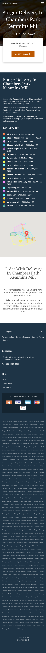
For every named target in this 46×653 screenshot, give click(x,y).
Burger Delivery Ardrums (30, 587)
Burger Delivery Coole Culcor (24, 568)
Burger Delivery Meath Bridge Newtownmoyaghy (28, 437)
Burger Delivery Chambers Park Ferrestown (25, 456)
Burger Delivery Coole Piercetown (13, 565)
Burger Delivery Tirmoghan (30, 511)
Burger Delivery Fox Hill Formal (18, 606)
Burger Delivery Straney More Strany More (17, 610)
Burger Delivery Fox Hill (37, 606)
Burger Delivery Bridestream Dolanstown (16, 472)
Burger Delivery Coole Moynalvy (26, 571)
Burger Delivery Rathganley (33, 562)
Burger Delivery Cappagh (10, 546)
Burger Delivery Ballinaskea (17, 491)
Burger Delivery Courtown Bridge (34, 466)
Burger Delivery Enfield (36, 542)
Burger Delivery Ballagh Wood (11, 626)
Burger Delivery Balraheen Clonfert (27, 479)
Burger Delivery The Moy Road (23, 603)
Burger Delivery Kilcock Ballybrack (13, 431)
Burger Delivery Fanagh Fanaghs (23, 527)
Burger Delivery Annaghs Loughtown (27, 619)
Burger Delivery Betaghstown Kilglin (20, 530)
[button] (42, 3)
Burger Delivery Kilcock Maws (33, 427)
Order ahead (7, 383)
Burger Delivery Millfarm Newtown (31, 546)
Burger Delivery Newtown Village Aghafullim (24, 520)
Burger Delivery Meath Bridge (11, 440)
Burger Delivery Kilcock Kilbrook (26, 434)
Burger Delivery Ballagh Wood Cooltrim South (28, 622)
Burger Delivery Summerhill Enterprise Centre (25, 616)
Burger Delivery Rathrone (25, 594)
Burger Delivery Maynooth (25, 558)
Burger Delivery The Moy (25, 590)
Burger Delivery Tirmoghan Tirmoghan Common (24, 507)
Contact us (7, 387)
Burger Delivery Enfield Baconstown (31, 539)
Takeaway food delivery (15, 629)
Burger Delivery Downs (35, 469)
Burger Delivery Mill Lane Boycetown (24, 475)
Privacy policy (8, 337)
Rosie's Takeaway (9, 3)
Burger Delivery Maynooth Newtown (13, 552)
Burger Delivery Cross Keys (29, 485)
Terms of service (23, 337)
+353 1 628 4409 (12, 364)
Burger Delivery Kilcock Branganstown (14, 421)
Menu (4, 379)
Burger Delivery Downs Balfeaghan (14, 469)
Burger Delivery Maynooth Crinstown (31, 549)
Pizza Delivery (27, 626)
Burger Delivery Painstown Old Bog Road (16, 501)
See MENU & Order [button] (23, 54)
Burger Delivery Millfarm (10, 549)
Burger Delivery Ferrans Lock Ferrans (27, 578)
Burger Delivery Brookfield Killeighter (21, 504)
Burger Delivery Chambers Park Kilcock (25, 443)
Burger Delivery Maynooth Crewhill (22, 555)
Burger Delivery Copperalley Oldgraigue (25, 574)
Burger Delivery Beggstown (29, 584)
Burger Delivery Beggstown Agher (27, 581)
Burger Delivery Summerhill (18, 600)
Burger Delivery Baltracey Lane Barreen (24, 536)
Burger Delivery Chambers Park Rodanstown (24, 450)
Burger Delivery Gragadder (24, 482)
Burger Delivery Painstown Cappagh (31, 498)
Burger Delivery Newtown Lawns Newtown (25, 495)
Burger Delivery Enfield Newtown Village (14, 542)
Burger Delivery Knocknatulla (24, 463)
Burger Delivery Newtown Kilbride (22, 533)
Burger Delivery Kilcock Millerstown (25, 424)
